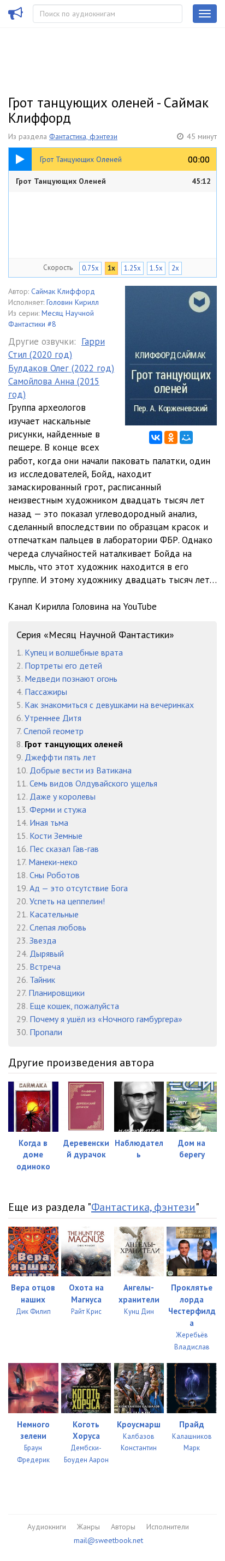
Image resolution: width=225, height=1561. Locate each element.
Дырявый (46, 953)
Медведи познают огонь (71, 678)
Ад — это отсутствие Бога (78, 887)
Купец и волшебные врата (74, 652)
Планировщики (56, 992)
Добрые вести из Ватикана (80, 770)
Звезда (42, 940)
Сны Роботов (54, 874)
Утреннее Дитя (53, 717)
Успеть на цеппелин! (67, 901)
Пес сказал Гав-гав (64, 848)
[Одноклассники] (170, 437)
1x (111, 268)
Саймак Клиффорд (63, 291)
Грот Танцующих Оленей (113, 181)
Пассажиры (46, 691)
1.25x (132, 268)
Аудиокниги (46, 1527)
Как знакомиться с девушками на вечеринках (109, 704)
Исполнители (167, 1527)
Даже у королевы (62, 796)
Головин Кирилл (72, 302)
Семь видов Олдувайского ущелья (93, 783)
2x (175, 268)
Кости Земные (55, 835)
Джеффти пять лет (60, 757)
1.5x (156, 268)
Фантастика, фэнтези (83, 136)
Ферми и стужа (57, 809)
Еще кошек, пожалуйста (74, 1005)
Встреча (45, 966)
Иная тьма (48, 822)
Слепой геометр (53, 730)
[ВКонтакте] (155, 437)
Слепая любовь (57, 927)
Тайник (42, 979)
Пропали (45, 1031)
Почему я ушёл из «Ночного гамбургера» (105, 1018)
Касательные (54, 914)
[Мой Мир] (186, 437)
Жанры (88, 1527)
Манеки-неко (53, 861)
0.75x (90, 268)
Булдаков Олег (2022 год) (61, 368)
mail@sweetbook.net (108, 1540)
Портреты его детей (63, 665)
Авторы (123, 1527)
